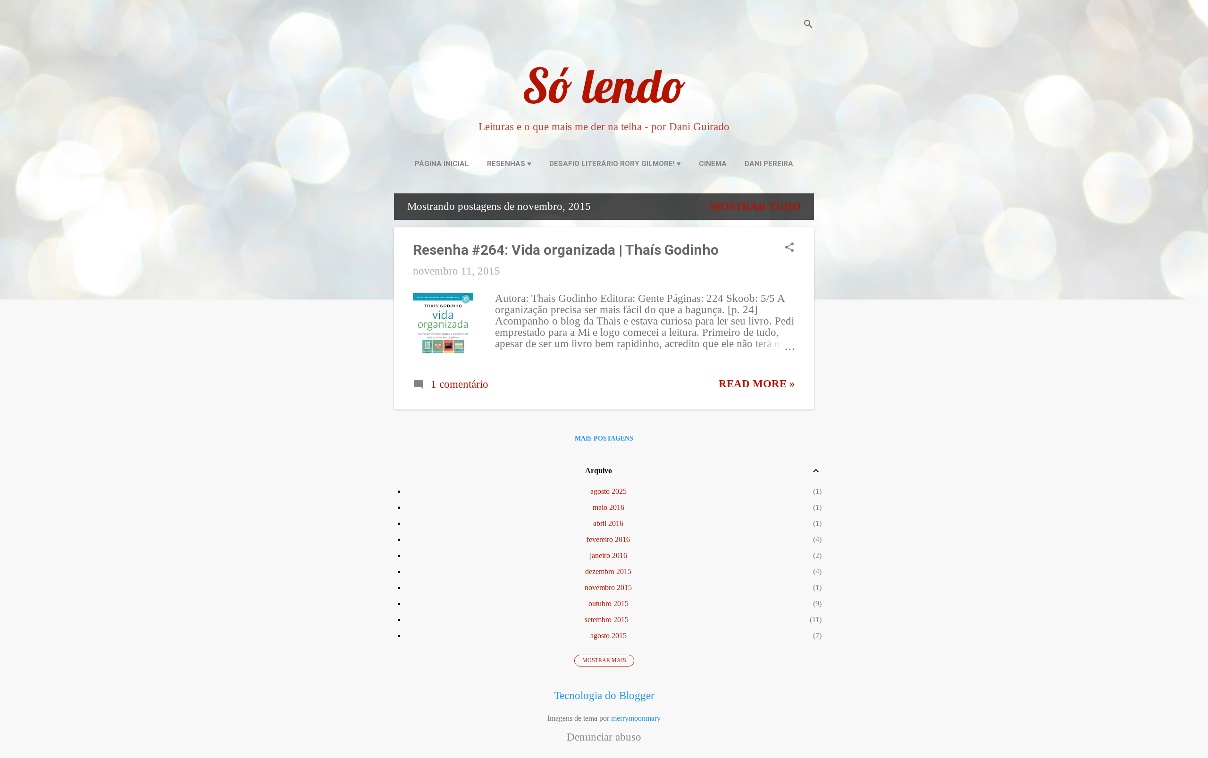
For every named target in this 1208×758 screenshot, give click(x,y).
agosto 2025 (608, 491)
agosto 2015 (608, 636)
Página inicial (442, 163)
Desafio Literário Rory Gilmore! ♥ (615, 163)
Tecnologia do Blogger (604, 695)
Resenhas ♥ (509, 163)
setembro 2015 (607, 620)
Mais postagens (604, 438)
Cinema (713, 163)
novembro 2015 (608, 587)
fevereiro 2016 (608, 539)
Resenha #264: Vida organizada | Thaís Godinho (566, 250)
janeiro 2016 (608, 555)
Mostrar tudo (755, 206)
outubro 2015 (608, 604)
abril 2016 (608, 523)
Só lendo (604, 85)
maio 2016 (608, 507)
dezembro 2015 (608, 571)
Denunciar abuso (604, 737)
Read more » (757, 384)
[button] (789, 249)
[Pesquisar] (808, 25)
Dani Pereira (769, 163)
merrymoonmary (636, 718)
